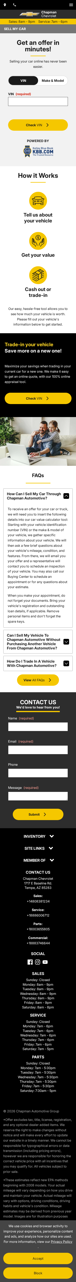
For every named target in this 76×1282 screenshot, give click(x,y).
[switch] (71, 5)
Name (21, 718)
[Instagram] (37, 962)
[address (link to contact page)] (5, 5)
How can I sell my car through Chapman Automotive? (34, 496)
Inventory (35, 837)
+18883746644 (38, 943)
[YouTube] (45, 962)
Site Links (35, 849)
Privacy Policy (61, 1242)
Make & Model (53, 81)
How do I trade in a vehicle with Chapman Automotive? (32, 663)
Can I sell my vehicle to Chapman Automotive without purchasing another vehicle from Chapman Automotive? (33, 641)
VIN (23, 81)
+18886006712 (38, 915)
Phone (13, 764)
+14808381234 (38, 901)
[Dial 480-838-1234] (14, 5)
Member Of (35, 861)
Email (20, 741)
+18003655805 (38, 929)
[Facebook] (30, 962)
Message (23, 788)
